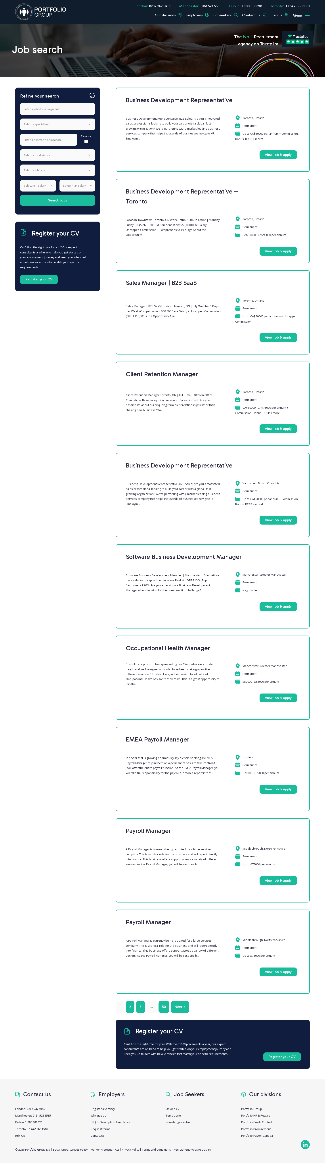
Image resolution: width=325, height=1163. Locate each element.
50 (164, 1007)
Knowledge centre (178, 1122)
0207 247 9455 (160, 6)
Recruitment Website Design (192, 1150)
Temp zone (173, 1115)
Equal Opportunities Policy (70, 1150)
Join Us (20, 1136)
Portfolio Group (251, 1109)
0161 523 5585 (211, 6)
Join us (277, 15)
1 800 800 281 (251, 6)
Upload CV (173, 1109)
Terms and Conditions (156, 1150)
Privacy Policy (130, 1150)
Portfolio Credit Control (256, 1122)
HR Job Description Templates (110, 1122)
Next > (180, 1007)
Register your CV (38, 279)
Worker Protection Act (104, 1150)
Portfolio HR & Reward (256, 1115)
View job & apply (278, 155)
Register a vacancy (103, 1109)
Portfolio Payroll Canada (257, 1136)
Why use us (98, 1115)
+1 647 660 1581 (297, 6)
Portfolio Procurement (256, 1129)
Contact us (251, 15)
